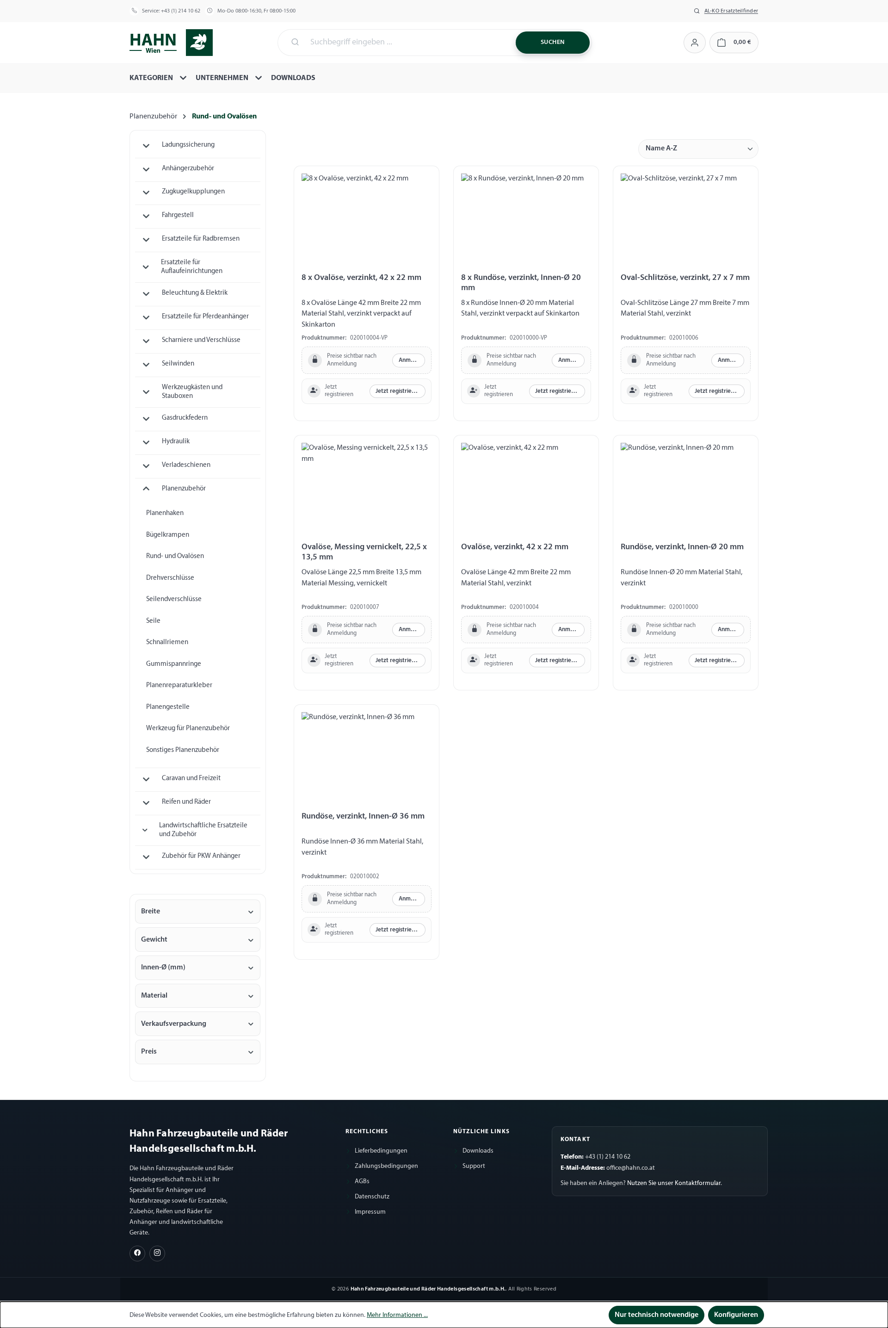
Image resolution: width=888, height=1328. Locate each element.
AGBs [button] (362, 1181)
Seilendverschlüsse (174, 599)
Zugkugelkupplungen (193, 191)
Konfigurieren (736, 1315)
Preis (149, 1051)
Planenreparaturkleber (179, 685)
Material (154, 995)
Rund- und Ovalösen (175, 556)
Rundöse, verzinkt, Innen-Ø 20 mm (682, 547)
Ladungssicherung (188, 145)
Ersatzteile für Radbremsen (201, 239)
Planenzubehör (184, 488)
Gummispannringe (173, 664)
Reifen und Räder (186, 802)
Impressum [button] (370, 1212)
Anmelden (412, 360)
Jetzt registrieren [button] (398, 391)
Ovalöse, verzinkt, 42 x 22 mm (514, 547)
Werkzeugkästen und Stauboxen (192, 392)
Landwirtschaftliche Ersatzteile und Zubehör (203, 830)
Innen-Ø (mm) (163, 967)
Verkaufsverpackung (173, 1024)
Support (473, 1166)
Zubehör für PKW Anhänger (201, 856)
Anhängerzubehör (188, 168)
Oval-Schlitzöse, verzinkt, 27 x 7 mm (685, 277)
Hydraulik (176, 441)
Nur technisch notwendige (656, 1315)
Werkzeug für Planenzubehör (188, 728)
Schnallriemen (167, 642)
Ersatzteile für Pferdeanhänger (205, 316)
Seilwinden (178, 363)
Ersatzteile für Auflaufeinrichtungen (191, 267)
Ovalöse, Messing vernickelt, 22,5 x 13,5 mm (364, 552)
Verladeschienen (186, 465)
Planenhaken (165, 513)
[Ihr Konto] (694, 42)
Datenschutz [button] (372, 1196)
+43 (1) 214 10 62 (180, 11)
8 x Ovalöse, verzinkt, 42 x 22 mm (361, 277)
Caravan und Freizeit (191, 778)
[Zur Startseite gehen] (171, 41)
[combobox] (407, 42)
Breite (150, 911)
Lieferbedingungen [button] (381, 1151)
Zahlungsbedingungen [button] (386, 1166)
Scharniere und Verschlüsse (201, 340)
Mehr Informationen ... (397, 1315)
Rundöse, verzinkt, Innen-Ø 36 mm (363, 816)
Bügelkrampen (167, 535)
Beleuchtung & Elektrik (195, 293)
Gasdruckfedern (185, 418)
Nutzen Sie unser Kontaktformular (674, 1183)
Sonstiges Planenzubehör (182, 750)
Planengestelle (168, 707)
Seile (153, 621)
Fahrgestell (178, 215)
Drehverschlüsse (170, 578)
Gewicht (154, 939)
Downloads (477, 1151)
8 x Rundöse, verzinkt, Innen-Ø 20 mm (521, 282)
